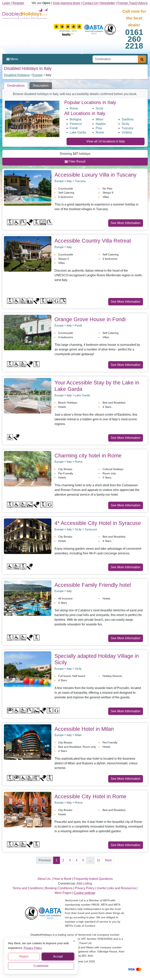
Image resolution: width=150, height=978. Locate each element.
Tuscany (127, 128)
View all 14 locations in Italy (105, 141)
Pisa (99, 128)
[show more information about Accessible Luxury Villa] (27, 187)
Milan (99, 119)
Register (18, 3)
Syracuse (91, 529)
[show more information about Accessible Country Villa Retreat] (27, 253)
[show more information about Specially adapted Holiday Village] (27, 668)
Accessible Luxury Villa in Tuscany (95, 175)
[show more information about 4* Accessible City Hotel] (27, 536)
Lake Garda (78, 132)
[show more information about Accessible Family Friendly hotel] (27, 597)
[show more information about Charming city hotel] (27, 468)
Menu (14, 59)
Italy (69, 181)
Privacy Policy (33, 947)
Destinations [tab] (16, 85)
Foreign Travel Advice (132, 3)
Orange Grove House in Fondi (90, 319)
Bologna (75, 119)
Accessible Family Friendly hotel (92, 585)
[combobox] (115, 59)
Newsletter (107, 3)
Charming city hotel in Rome (87, 456)
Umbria (127, 132)
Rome (74, 108)
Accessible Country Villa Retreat (92, 241)
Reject (23, 956)
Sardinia (127, 119)
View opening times (66, 3)
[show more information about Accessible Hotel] (27, 741)
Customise (41, 965)
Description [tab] (41, 85)
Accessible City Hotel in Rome (90, 796)
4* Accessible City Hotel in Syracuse (97, 523)
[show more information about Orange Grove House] (27, 332)
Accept (58, 956)
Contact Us (90, 3)
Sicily (99, 108)
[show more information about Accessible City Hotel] (27, 809)
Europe (37, 75)
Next (108, 860)
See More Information (125, 223)
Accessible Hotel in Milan (84, 729)
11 (98, 860)
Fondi (74, 128)
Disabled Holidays (16, 75)
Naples (101, 123)
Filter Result (76, 161)
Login (6, 3)
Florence (76, 123)
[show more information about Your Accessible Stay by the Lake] (27, 395)
